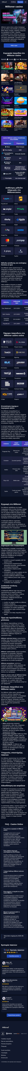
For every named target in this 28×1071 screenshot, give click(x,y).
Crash (17, 59)
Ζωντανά (11, 59)
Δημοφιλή (3, 59)
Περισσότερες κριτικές (14, 1015)
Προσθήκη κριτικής (14, 956)
